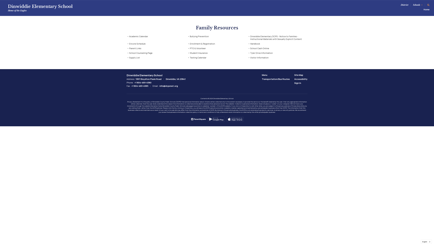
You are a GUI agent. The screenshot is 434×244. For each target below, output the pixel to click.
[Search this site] (428, 5)
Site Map (298, 75)
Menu (264, 75)
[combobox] (426, 242)
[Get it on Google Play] (216, 119)
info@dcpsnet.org (168, 86)
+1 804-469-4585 (139, 86)
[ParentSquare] (198, 119)
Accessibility (300, 79)
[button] (418, 5)
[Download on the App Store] (235, 119)
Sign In (297, 83)
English (424, 242)
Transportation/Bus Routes (276, 79)
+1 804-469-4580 (142, 82)
